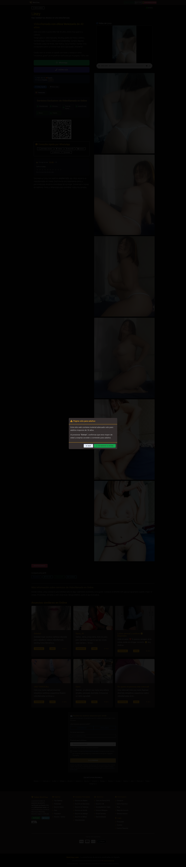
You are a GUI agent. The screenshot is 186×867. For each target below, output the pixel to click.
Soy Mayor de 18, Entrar (105, 446)
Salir (89, 446)
